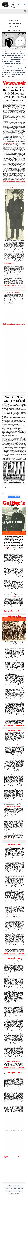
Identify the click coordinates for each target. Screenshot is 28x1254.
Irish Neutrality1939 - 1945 (14, 25)
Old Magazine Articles (15, 4)
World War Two (14, 20)
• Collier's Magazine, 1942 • (14, 30)
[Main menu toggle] (24, 4)
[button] (25, 11)
